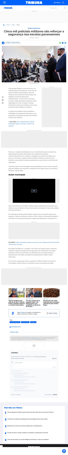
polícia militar (25, 322)
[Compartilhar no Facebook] (63, 43)
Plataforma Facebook (36, 338)
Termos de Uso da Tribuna (25, 338)
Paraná (8, 8)
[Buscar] (64, 8)
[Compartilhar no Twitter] (65, 43)
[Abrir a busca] (63, 2)
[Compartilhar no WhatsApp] (60, 43)
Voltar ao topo (14, 332)
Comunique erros (16, 326)
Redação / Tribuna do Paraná (13, 42)
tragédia (33, 322)
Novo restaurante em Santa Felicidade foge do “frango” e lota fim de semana (21, 124)
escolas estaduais (15, 322)
